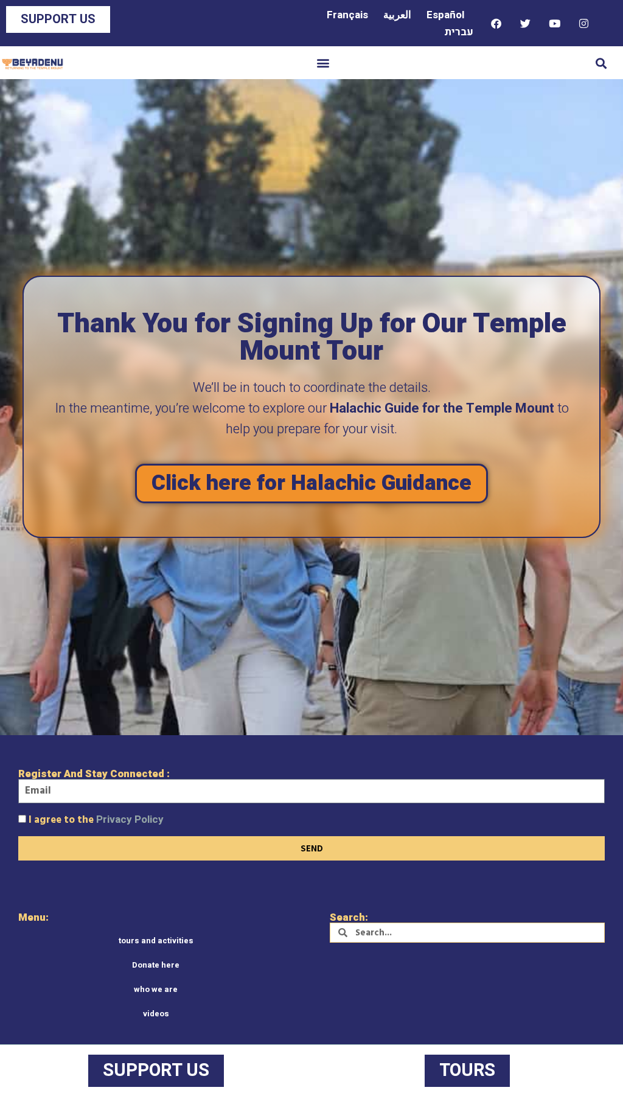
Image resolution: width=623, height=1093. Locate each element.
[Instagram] (583, 23)
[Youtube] (554, 23)
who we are (156, 989)
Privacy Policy (130, 819)
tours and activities (156, 940)
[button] (323, 63)
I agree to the (96, 819)
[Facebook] (496, 23)
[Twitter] (525, 23)
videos (156, 1013)
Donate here (155, 965)
